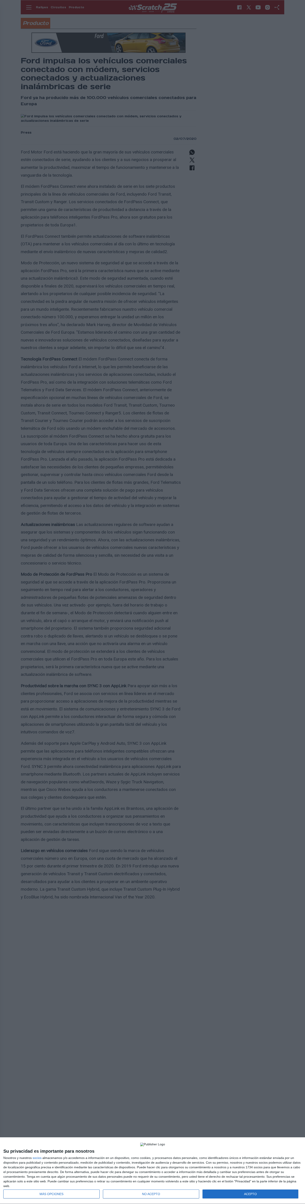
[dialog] (152, 1171)
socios (37, 1157)
